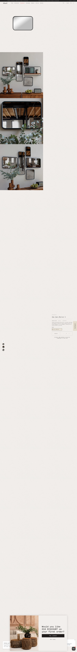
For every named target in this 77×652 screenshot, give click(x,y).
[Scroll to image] (3, 341)
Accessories (54, 314)
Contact (75, 326)
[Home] (7, 3)
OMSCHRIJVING (54, 320)
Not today (53, 639)
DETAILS (59, 320)
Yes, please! (53, 635)
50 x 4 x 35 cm (55, 329)
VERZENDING (64, 320)
